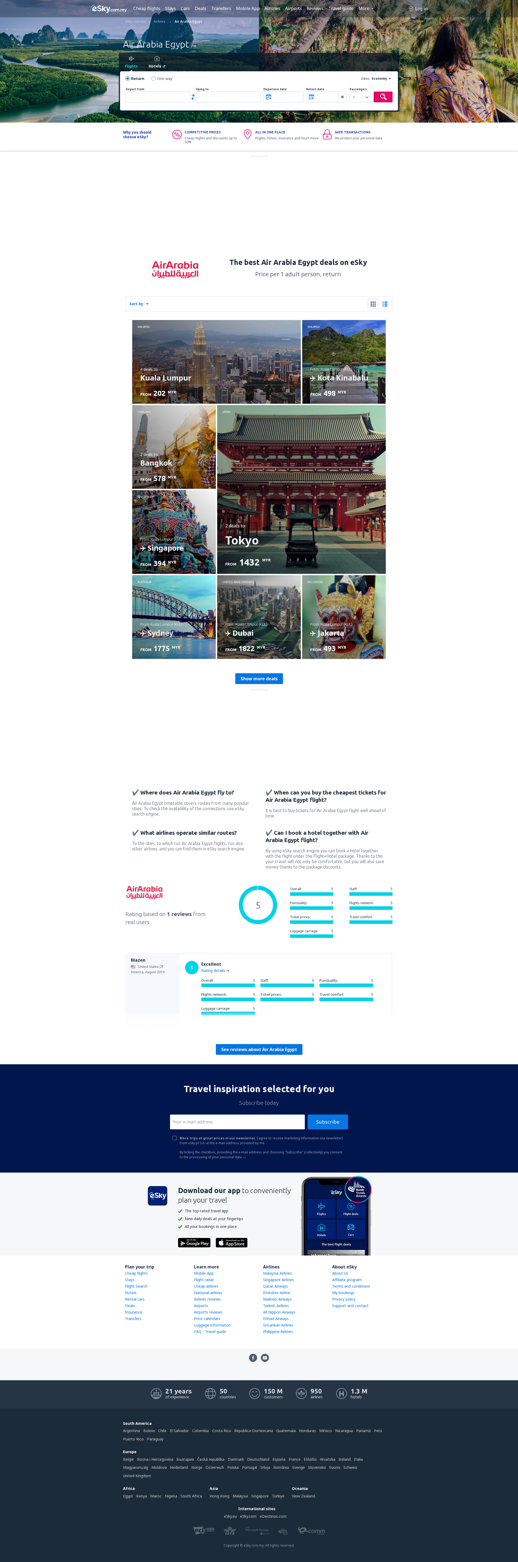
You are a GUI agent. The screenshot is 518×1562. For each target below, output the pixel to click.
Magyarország (135, 1467)
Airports (293, 8)
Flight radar (204, 1279)
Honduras (307, 1430)
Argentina (131, 1430)
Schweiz (350, 1467)
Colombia (200, 1430)
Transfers (221, 8)
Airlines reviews (207, 1299)
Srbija (265, 1467)
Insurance (133, 1312)
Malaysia (240, 1496)
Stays (170, 8)
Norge (196, 1467)
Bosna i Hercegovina (155, 1459)
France (295, 1459)
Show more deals (259, 679)
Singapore (260, 1496)
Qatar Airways (275, 1286)
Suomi (334, 1467)
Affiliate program (347, 1279)
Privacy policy (344, 1299)
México (325, 1430)
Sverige (298, 1467)
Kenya (141, 1496)
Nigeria (171, 1496)
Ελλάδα (310, 1459)
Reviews (315, 8)
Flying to (202, 89)
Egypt (128, 1496)
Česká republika (210, 1459)
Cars (185, 8)
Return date (315, 89)
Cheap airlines (206, 1286)
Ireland (345, 1459)
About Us (340, 1273)
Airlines (272, 8)
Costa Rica (221, 1430)
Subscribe (327, 1122)
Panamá (363, 1430)
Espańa (278, 1459)
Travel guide (341, 8)
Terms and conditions (351, 1286)
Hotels (131, 1292)
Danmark (236, 1459)
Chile (162, 1430)
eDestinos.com (273, 1516)
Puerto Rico (133, 1439)
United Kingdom (137, 1475)
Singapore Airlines (278, 1279)
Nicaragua (344, 1430)
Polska (233, 1467)
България (185, 1459)
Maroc (156, 1496)
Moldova (159, 1467)
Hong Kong (219, 1496)
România (281, 1467)
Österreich (215, 1467)
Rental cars (135, 1299)
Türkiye (278, 1496)
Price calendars (207, 1318)
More (364, 8)
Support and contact (350, 1305)
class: (365, 78)
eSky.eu (230, 1516)
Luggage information (212, 1325)
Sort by (136, 303)
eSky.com (248, 1516)
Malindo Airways (277, 1299)
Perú (378, 1430)
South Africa (191, 1496)
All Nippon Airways (279, 1312)
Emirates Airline (276, 1292)
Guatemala (286, 1430)
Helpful (210, 1031)
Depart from (135, 89)
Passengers (358, 89)
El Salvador (179, 1430)
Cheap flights (146, 8)
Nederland (179, 1467)
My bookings (343, 1292)
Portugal (249, 1467)
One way (164, 78)
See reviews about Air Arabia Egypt (259, 1049)
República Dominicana (253, 1430)
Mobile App (248, 8)
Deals (200, 8)
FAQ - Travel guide (210, 1331)
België (128, 1459)
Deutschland (258, 1459)
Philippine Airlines (278, 1331)
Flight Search (136, 1286)
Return (137, 78)
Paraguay (155, 1439)
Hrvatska (327, 1459)
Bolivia (149, 1430)
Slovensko (317, 1467)
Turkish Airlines (276, 1305)
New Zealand (303, 1496)
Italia (358, 1459)
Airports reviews (208, 1312)
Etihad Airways (276, 1318)
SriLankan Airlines (278, 1325)
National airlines (208, 1292)
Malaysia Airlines (277, 1273)
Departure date (275, 89)
